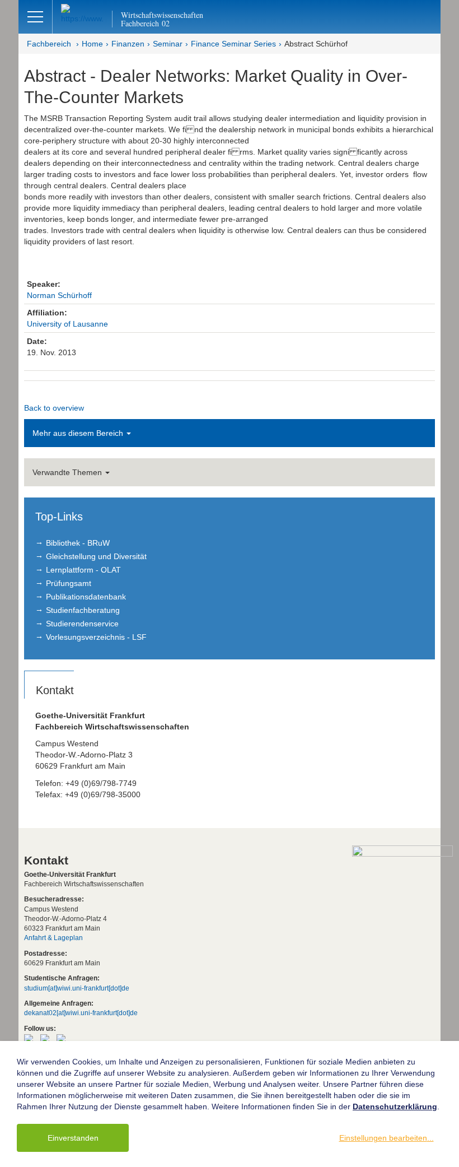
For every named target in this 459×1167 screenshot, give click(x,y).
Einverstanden (73, 1137)
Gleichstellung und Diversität (96, 556)
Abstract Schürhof (316, 43)
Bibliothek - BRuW (78, 542)
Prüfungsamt (68, 583)
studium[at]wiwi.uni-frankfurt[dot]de (76, 988)
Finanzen (127, 43)
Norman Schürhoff (59, 295)
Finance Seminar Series (233, 43)
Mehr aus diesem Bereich (78, 433)
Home (92, 43)
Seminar (167, 43)
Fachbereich (49, 43)
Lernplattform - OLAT (83, 569)
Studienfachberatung (83, 610)
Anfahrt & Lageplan (53, 938)
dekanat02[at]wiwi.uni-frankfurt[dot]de (81, 1013)
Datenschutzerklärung (395, 1106)
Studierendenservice (82, 623)
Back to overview (54, 407)
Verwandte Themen (68, 472)
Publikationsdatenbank (86, 596)
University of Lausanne (67, 323)
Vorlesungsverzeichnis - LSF (96, 637)
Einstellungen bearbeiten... (386, 1137)
